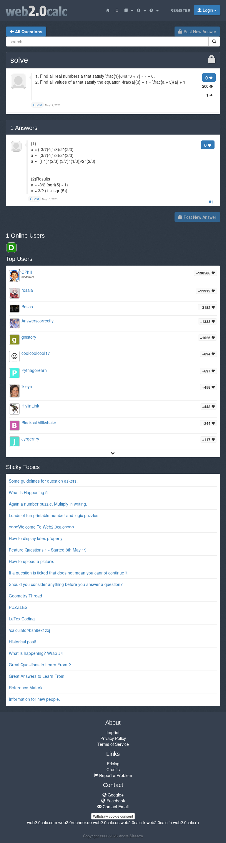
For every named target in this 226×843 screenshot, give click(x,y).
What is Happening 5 (28, 492)
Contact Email (115, 806)
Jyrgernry (30, 439)
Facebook (115, 801)
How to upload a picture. (31, 561)
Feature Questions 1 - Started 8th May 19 (48, 550)
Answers (23, 128)
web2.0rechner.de (75, 822)
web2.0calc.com (42, 822)
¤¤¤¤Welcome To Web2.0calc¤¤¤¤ (41, 527)
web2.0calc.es (106, 822)
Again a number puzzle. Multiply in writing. (48, 504)
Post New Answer (199, 31)
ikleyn (26, 386)
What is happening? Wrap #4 (36, 653)
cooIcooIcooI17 (35, 353)
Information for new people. (34, 699)
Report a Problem (115, 775)
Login (208, 10)
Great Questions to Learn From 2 (40, 665)
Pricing (113, 763)
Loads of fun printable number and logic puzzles (53, 515)
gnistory (28, 337)
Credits (113, 769)
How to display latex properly (35, 538)
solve (19, 60)
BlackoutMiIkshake (38, 422)
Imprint (113, 732)
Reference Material (26, 687)
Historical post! (22, 642)
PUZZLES (18, 607)
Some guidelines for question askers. (43, 481)
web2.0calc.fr (133, 822)
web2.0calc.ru (186, 822)
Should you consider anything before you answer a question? (66, 584)
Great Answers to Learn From (36, 676)
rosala (27, 290)
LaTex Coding (22, 619)
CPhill (26, 272)
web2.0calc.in (159, 822)
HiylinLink (30, 406)
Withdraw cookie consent (113, 816)
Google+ (115, 795)
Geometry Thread (25, 596)
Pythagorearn (34, 370)
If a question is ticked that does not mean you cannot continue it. (69, 573)
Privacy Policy (113, 738)
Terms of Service (113, 744)
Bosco (27, 306)
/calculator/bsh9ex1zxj (29, 630)
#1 (211, 202)
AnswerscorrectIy (37, 321)
